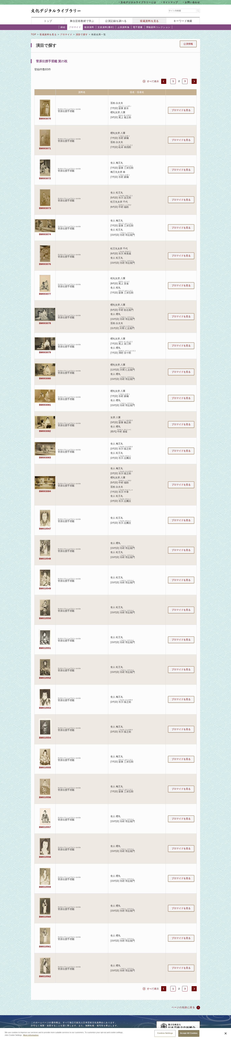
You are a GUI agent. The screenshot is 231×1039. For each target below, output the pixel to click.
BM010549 (45, 588)
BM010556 (45, 797)
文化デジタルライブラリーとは (138, 2)
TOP (33, 34)
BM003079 (45, 352)
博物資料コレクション (158, 27)
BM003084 (45, 491)
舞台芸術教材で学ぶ (82, 20)
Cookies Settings (165, 1033)
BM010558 (45, 857)
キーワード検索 (183, 20)
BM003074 (45, 234)
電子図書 (138, 27)
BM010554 (45, 737)
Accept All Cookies (188, 1033)
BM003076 (45, 264)
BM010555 (45, 767)
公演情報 (188, 44)
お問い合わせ (192, 2)
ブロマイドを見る (181, 110)
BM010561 (45, 946)
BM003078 (45, 323)
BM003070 (45, 118)
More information (31, 1035)
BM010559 (45, 887)
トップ (48, 20)
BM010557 (45, 827)
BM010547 (45, 528)
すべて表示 (153, 81)
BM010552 (45, 678)
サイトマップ (170, 2)
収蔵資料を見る (149, 20)
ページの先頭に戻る (183, 1007)
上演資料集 (123, 27)
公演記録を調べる (116, 20)
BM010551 (45, 648)
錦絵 (63, 27)
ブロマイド (75, 27)
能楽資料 (89, 27)
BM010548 (45, 558)
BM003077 (45, 294)
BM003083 (45, 457)
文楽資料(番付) (106, 27)
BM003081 (45, 404)
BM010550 (45, 618)
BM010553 (45, 707)
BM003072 (45, 178)
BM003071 (45, 148)
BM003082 (45, 431)
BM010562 (45, 976)
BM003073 (45, 208)
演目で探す (82, 34)
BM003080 (45, 378)
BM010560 (45, 916)
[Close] (225, 1033)
